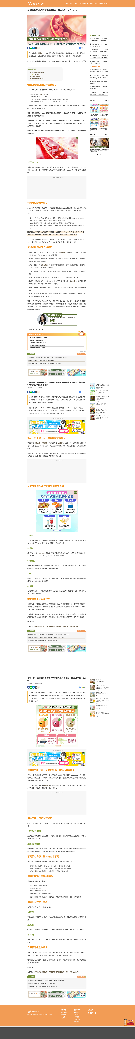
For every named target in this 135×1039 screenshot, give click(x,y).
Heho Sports (77, 1019)
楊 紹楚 (40, 387)
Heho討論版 (77, 1021)
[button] (107, 3)
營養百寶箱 (93, 3)
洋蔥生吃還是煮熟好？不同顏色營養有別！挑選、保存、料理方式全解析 (56, 972)
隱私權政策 (63, 1014)
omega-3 (62, 252)
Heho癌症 (76, 1018)
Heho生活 (76, 1016)
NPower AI (102, 3)
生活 (71, 3)
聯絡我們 (63, 1018)
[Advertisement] (57, 189)
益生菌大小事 (84, 3)
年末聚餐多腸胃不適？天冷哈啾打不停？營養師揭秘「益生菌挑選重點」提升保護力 (99, 150)
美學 (76, 3)
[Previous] (91, 145)
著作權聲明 (63, 1016)
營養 (65, 3)
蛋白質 (38, 443)
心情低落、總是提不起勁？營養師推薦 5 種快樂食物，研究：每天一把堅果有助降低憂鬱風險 (94, 115)
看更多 (106, 100)
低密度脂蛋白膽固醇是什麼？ (38, 72)
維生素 (73, 281)
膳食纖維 (45, 265)
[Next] (107, 145)
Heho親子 (76, 1014)
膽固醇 (40, 53)
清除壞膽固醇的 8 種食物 (37, 78)
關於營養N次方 (64, 1012)
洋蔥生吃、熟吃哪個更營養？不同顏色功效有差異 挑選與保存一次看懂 (103, 115)
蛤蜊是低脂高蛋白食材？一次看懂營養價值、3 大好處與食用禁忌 (103, 129)
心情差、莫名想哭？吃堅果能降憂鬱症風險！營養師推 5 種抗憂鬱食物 (56, 626)
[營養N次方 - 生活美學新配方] (35, 3)
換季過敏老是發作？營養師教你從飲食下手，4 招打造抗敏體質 (94, 129)
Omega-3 (42, 553)
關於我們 (63, 1010)
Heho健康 (76, 1012)
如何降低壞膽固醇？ (36, 76)
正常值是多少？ (37, 74)
